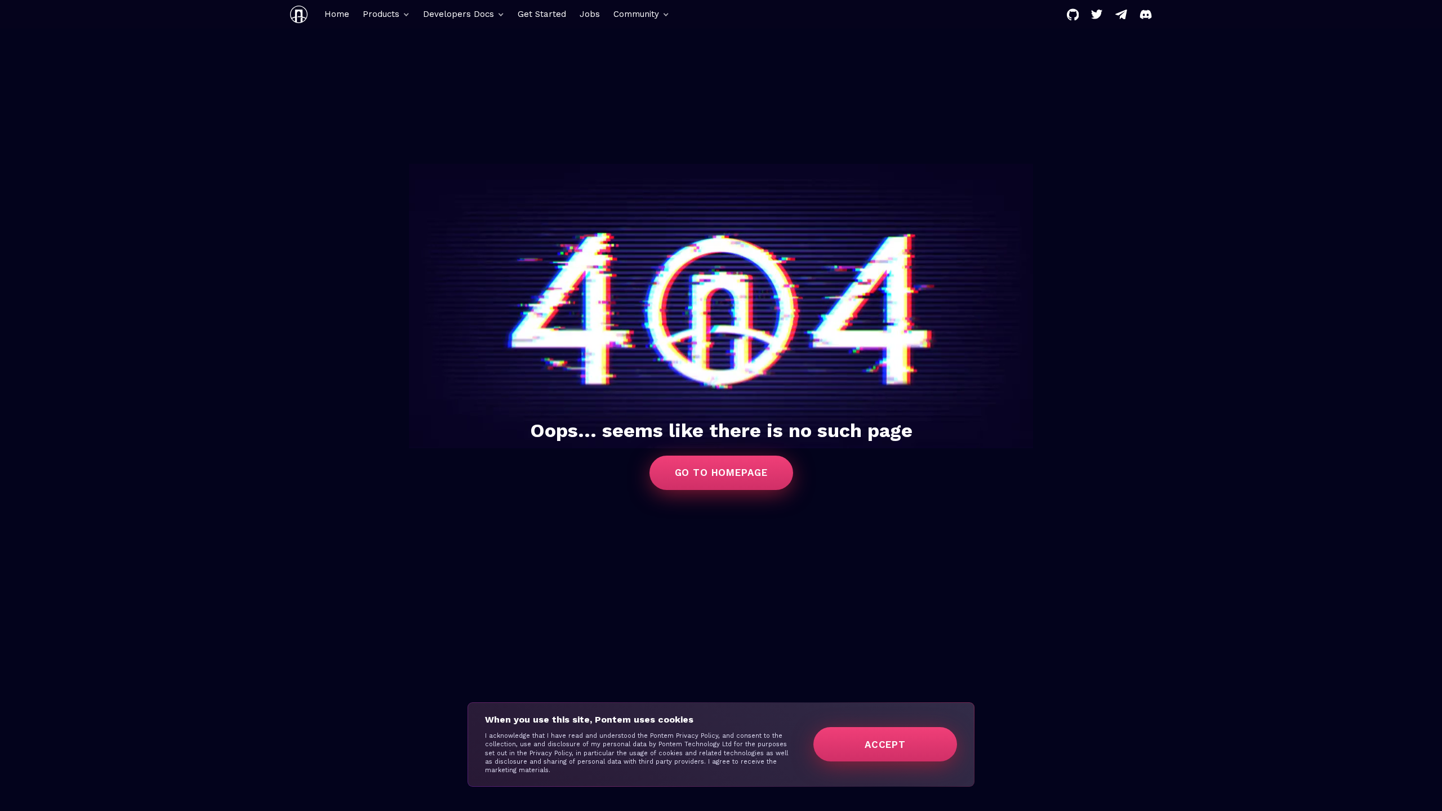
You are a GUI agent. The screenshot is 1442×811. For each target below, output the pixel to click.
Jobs (590, 14)
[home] (299, 14)
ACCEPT (885, 744)
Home (336, 14)
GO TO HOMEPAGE (721, 472)
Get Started (542, 14)
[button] (386, 14)
